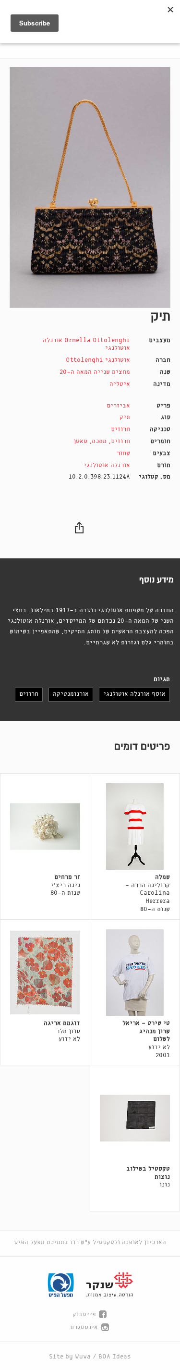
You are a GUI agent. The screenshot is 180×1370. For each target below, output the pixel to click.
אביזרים (118, 406)
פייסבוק (84, 1314)
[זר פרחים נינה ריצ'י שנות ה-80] (45, 826)
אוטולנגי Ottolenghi (98, 360)
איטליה (119, 384)
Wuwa (83, 1357)
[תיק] (90, 187)
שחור (123, 453)
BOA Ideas (114, 1357)
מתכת (99, 441)
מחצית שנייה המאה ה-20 (95, 372)
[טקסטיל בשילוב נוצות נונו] (135, 1118)
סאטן (80, 441)
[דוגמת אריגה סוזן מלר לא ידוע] (45, 972)
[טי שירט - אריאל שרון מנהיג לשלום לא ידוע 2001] (135, 972)
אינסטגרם (84, 1327)
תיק (125, 417)
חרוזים (120, 429)
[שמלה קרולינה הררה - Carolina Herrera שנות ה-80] (135, 826)
